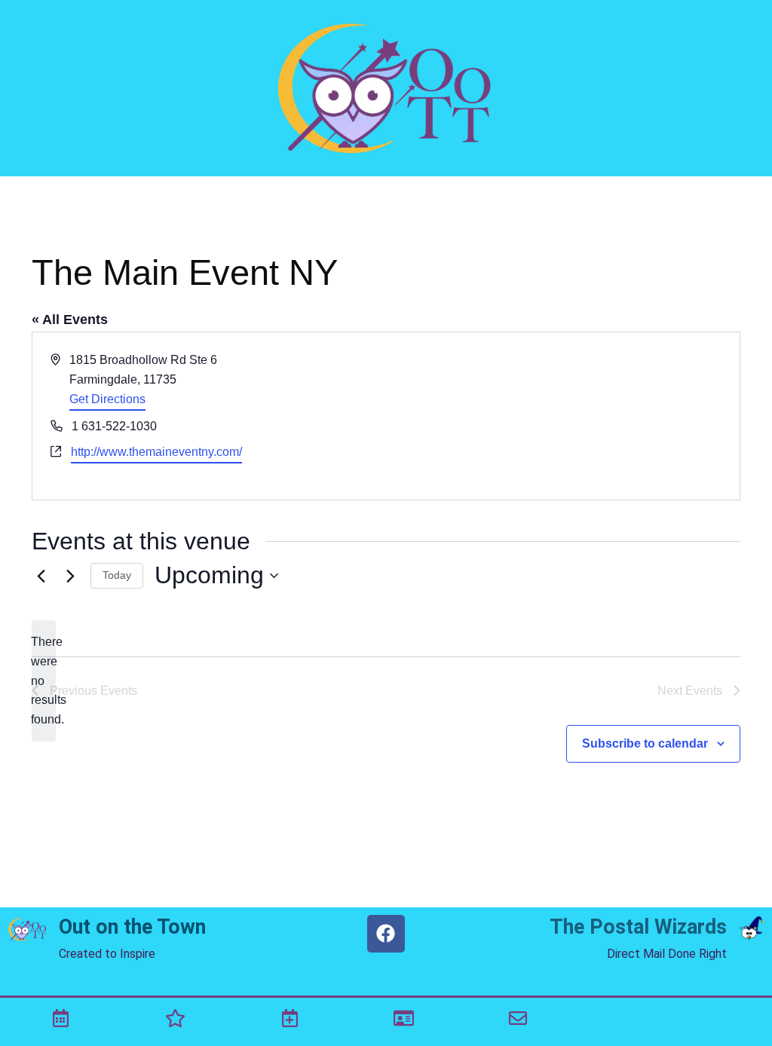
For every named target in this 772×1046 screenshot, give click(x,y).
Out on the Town (132, 927)
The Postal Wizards (638, 927)
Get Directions (107, 399)
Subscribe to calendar (645, 743)
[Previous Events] (41, 576)
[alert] (44, 681)
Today (117, 575)
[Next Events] (70, 576)
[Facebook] (386, 934)
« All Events (70, 319)
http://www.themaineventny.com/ (156, 451)
